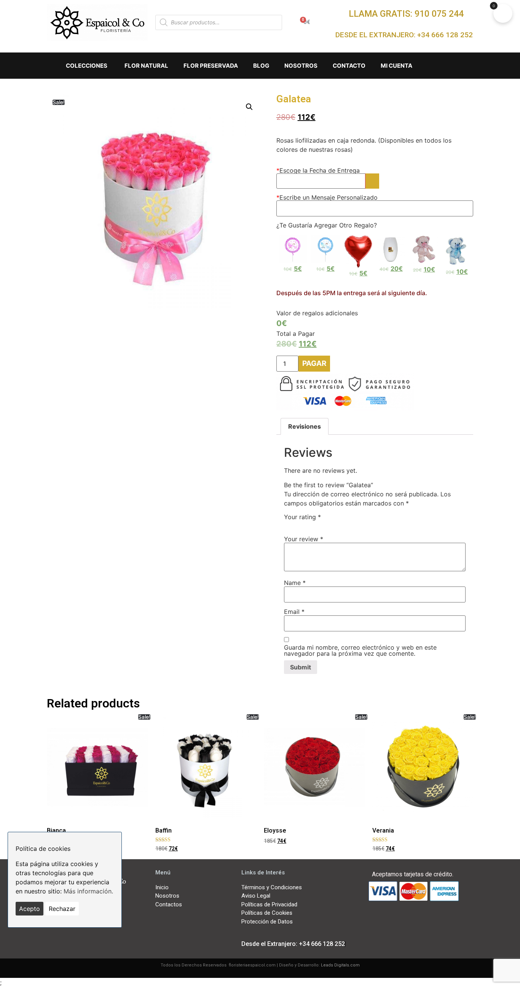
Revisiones (304, 426)
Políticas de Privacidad (269, 904)
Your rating (302, 517)
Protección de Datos (267, 921)
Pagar (314, 363)
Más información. (88, 891)
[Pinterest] (110, 937)
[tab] (305, 426)
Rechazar (62, 908)
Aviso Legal (255, 895)
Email (294, 612)
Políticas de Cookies (266, 912)
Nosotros (167, 895)
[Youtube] (124, 912)
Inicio (162, 887)
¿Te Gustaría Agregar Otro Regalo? (326, 225)
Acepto (29, 908)
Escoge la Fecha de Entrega (318, 170)
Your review (303, 539)
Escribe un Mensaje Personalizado (327, 197)
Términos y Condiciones (271, 887)
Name (295, 583)
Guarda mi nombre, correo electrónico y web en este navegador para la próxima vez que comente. (360, 650)
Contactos (168, 904)
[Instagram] (83, 937)
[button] (406, 14)
